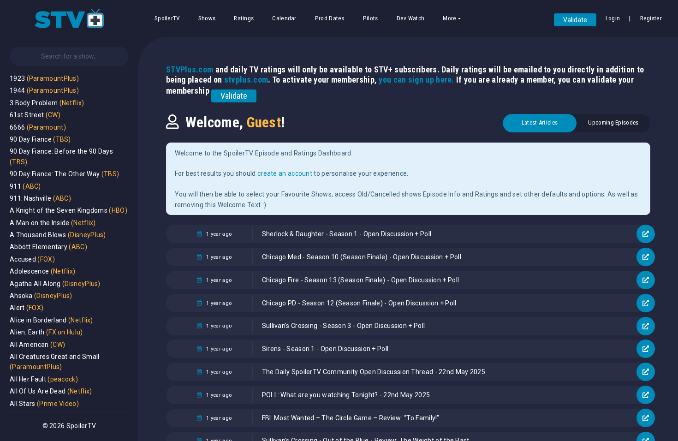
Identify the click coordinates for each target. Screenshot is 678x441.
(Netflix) (71, 103)
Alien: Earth (27, 332)
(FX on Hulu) (64, 332)
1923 (17, 78)
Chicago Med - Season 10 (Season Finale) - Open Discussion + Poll (361, 257)
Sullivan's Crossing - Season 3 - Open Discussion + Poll (343, 325)
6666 (17, 127)
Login (613, 18)
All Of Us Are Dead (37, 391)
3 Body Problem (34, 103)
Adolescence (29, 271)
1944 (17, 90)
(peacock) (63, 379)
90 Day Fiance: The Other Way (55, 174)
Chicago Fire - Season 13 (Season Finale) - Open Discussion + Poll (360, 280)
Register (651, 18)
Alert (17, 307)
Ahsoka (21, 295)
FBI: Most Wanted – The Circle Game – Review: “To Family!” (351, 418)
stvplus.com (246, 79)
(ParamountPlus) (53, 78)
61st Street (27, 115)
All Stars (23, 403)
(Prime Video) (58, 403)
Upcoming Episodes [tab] (613, 122)
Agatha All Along (35, 283)
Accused (23, 259)
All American (29, 344)
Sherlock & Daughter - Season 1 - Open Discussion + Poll (347, 234)
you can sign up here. (416, 79)
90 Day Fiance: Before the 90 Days (61, 151)
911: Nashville (30, 198)
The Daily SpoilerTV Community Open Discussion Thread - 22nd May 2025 (373, 371)
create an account (284, 173)
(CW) (53, 115)
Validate (575, 20)
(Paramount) (46, 127)
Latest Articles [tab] (540, 122)
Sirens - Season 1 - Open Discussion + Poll (325, 348)
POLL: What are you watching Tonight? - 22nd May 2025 (346, 395)
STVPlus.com (189, 69)
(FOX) (46, 259)
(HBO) (118, 210)
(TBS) (62, 139)
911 (15, 186)
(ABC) (32, 186)
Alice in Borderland (38, 320)
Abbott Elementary (38, 246)
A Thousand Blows (38, 234)
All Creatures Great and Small (55, 356)
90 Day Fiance (31, 139)
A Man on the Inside (40, 222)
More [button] (449, 18)
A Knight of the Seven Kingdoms (58, 210)
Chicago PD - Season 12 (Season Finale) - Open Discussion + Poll (359, 303)
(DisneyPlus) (87, 234)
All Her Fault (28, 379)
